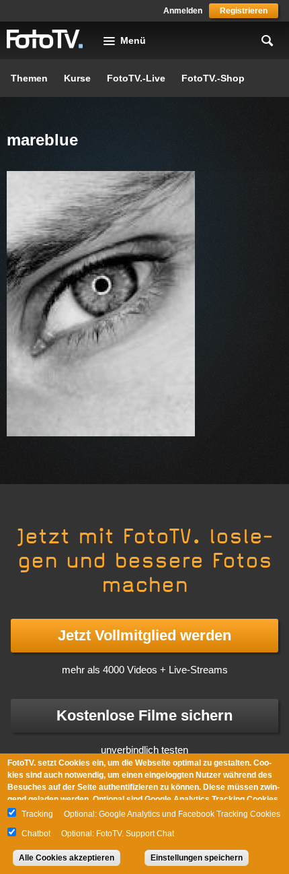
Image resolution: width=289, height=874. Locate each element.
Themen (29, 78)
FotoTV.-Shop (213, 78)
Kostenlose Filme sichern (144, 715)
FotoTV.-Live (136, 78)
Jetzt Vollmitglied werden (144, 635)
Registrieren (243, 10)
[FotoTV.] (45, 40)
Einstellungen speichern (197, 858)
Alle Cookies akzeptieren (66, 858)
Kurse (77, 78)
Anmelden (182, 10)
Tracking (37, 814)
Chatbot (36, 833)
